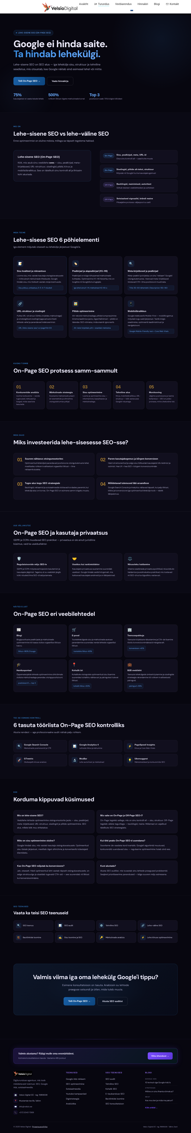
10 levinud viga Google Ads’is (158, 1082)
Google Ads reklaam (75, 1079)
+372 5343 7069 (26, 1112)
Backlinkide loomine (114, 1098)
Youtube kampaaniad (76, 1093)
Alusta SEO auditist (112, 1001)
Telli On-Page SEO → (29, 81)
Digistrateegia (72, 1098)
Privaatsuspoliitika (39, 1127)
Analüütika (71, 1103)
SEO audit (110, 1079)
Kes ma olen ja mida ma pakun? (159, 1100)
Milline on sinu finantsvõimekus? (159, 1091)
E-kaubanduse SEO (114, 1093)
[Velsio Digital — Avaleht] (41, 7)
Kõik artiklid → (151, 1108)
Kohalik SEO (111, 1088)
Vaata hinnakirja (60, 81)
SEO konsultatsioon (114, 1103)
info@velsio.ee (25, 1106)
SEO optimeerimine (75, 1084)
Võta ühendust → (160, 1056)
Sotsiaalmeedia (73, 1088)
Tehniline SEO (111, 1084)
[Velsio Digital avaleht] (36, 1073)
